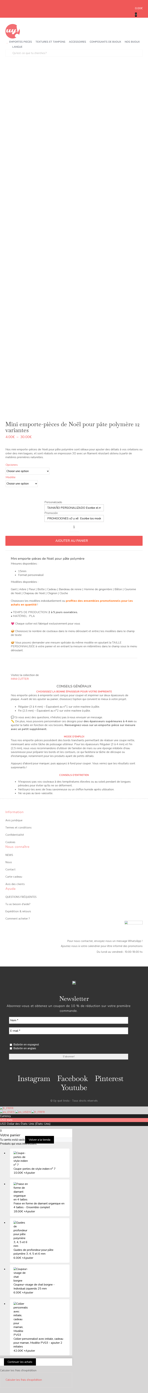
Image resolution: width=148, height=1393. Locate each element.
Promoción (51, 513)
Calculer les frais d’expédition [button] (24, 1380)
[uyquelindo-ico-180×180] (12, 25)
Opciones (12, 465)
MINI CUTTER (20, 679)
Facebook (72, 1078)
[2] (68, 240)
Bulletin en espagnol (26, 1045)
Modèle (11, 477)
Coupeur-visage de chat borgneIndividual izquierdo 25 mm (34, 1287)
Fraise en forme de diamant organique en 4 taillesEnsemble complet (39, 1205)
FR (11, 1108)
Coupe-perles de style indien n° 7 (35, 1169)
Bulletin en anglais (24, 1048)
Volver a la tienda (39, 1140)
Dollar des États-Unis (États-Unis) (29, 1124)
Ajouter (29, 1173)
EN (29, 1112)
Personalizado (53, 502)
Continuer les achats (20, 1362)
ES (13, 1112)
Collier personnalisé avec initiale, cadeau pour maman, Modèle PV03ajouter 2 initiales (38, 1343)
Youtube (74, 1087)
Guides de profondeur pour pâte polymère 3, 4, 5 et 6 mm (33, 1252)
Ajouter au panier (71, 541)
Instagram (34, 1078)
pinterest (109, 1078)
